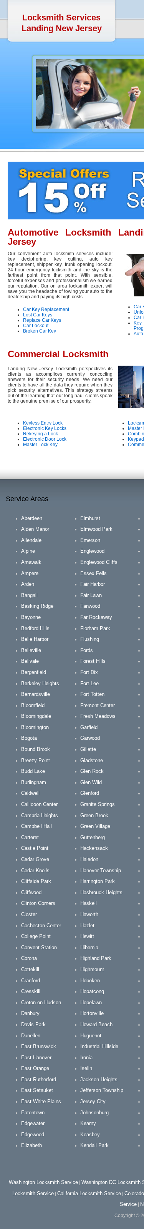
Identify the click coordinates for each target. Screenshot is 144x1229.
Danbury (30, 1013)
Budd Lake (33, 771)
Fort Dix (89, 672)
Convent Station (39, 947)
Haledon (89, 859)
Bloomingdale (36, 716)
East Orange (35, 1068)
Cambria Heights (39, 815)
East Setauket (37, 1090)
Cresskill (30, 991)
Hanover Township (100, 870)
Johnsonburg (94, 1112)
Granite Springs (97, 804)
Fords (86, 650)
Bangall (29, 595)
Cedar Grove (35, 859)
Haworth (89, 914)
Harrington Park (97, 881)
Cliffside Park (36, 881)
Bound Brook (35, 749)
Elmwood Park (96, 529)
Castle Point (34, 848)
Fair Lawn (91, 595)
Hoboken (90, 980)
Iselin (86, 1068)
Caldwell (30, 793)
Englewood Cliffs (99, 562)
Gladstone (91, 760)
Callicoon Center (39, 804)
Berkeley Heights (40, 683)
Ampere (29, 573)
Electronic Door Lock (44, 439)
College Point (36, 936)
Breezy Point (35, 760)
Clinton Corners (38, 903)
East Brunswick (38, 1046)
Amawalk (31, 562)
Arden (27, 584)
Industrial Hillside (99, 1046)
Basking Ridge (37, 606)
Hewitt (87, 936)
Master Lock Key (40, 444)
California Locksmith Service (89, 1193)
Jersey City (93, 1101)
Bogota (29, 738)
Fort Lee (89, 683)
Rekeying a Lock (40, 433)
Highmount (92, 969)
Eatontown (33, 1112)
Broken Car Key (39, 331)
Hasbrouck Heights (101, 892)
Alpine (28, 551)
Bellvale (30, 661)
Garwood (90, 738)
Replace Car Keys (42, 320)
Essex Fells (93, 573)
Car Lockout (35, 325)
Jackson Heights (99, 1079)
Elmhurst (90, 518)
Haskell (88, 903)
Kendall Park (94, 1145)
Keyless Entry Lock (43, 423)
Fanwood (90, 606)
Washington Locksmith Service (43, 1182)
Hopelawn (91, 1002)
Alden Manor (35, 529)
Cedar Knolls (35, 870)
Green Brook (94, 815)
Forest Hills (93, 661)
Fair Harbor (92, 584)
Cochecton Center (41, 925)
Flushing (89, 639)
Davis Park (33, 1024)
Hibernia (89, 947)
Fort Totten (92, 694)
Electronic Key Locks (44, 428)
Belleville (31, 650)
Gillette (88, 749)
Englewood (92, 551)
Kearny (88, 1123)
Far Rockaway (96, 617)
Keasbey (90, 1134)
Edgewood (32, 1134)
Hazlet (87, 925)
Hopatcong (92, 991)
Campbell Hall (36, 826)
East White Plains (41, 1101)
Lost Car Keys (37, 315)
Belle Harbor (34, 639)
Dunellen (30, 1035)
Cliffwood (31, 892)
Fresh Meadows (98, 716)
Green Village (95, 826)
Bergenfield (33, 672)
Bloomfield (33, 705)
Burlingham (33, 782)
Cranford (30, 980)
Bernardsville (35, 694)
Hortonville (92, 1013)
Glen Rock (92, 771)
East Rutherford (38, 1079)
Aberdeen (31, 518)
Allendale (31, 540)
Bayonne (31, 617)
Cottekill (30, 969)
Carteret (30, 837)
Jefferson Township (101, 1090)
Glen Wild (91, 782)
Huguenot (90, 1035)
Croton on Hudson (41, 1002)
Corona (29, 958)
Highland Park (95, 958)
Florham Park (95, 628)
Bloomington (35, 727)
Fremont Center (97, 705)
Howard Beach (96, 1024)
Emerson (90, 540)
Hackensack (94, 848)
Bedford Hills (35, 628)
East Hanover (36, 1057)
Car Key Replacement (46, 309)
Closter (29, 914)
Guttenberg (92, 837)
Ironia (86, 1057)
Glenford (89, 793)
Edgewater (33, 1123)
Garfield (89, 727)
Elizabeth (31, 1145)
